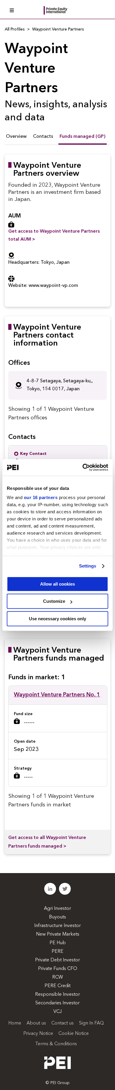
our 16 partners (41, 497)
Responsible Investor (57, 994)
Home (14, 1023)
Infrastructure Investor (57, 925)
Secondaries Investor (57, 1003)
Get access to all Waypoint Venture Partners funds (47, 842)
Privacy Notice (38, 1033)
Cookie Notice (73, 1033)
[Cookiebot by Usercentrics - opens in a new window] (82, 467)
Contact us (62, 1023)
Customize (54, 601)
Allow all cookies (57, 583)
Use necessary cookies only (57, 618)
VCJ (57, 1011)
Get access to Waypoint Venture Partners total (54, 235)
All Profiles (15, 29)
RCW (57, 977)
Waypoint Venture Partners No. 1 (57, 695)
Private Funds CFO (57, 968)
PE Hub (58, 943)
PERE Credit (57, 986)
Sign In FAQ (91, 1023)
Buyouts (57, 917)
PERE (57, 951)
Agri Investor (57, 908)
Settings (87, 565)
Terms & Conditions (56, 1044)
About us (36, 1023)
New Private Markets (57, 934)
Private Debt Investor (57, 960)
